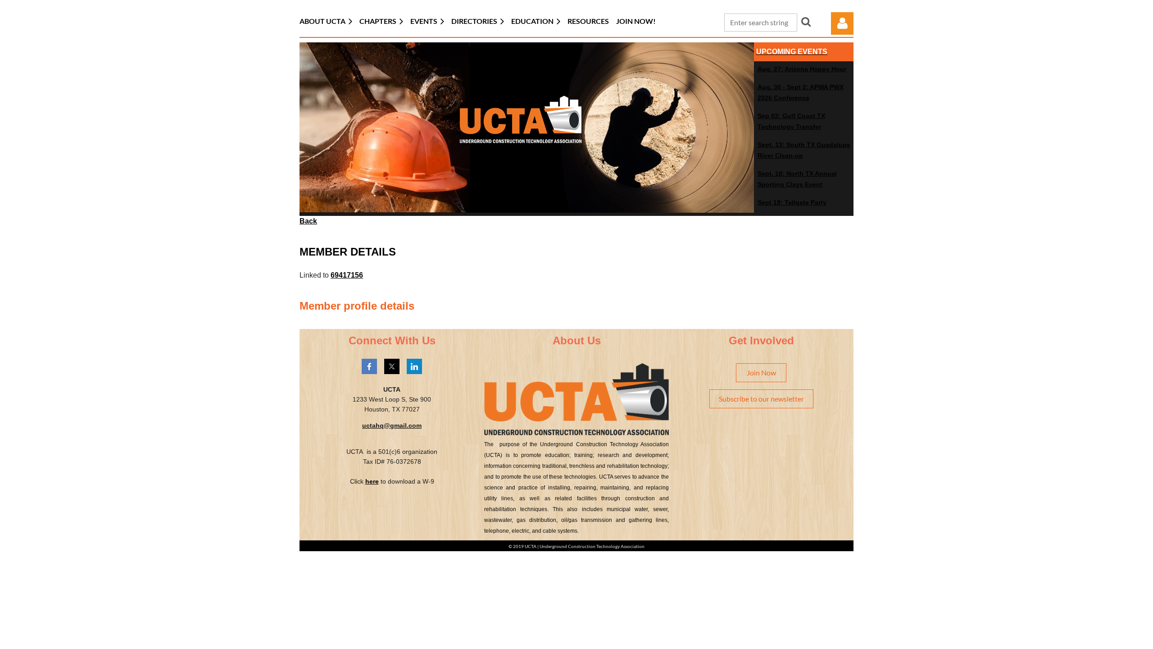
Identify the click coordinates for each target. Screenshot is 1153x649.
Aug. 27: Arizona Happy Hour (802, 69)
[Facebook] (369, 366)
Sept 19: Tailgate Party (792, 202)
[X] (391, 366)
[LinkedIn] (414, 366)
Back (308, 221)
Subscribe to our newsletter (761, 398)
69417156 (347, 275)
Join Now (761, 372)
